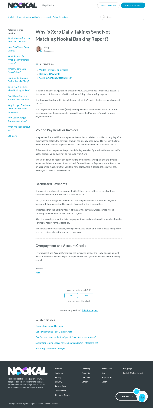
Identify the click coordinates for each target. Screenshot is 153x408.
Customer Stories (62, 395)
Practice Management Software (29, 379)
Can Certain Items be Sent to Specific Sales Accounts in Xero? (66, 337)
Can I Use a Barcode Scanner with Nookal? (18, 98)
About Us (86, 373)
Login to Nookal (108, 5)
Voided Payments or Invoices (53, 69)
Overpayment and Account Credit (55, 77)
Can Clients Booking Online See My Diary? (18, 80)
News (104, 373)
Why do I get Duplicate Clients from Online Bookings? (19, 108)
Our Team (86, 377)
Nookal (11, 17)
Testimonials (60, 390)
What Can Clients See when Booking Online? (19, 89)
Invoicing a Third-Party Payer (50, 348)
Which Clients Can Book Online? (17, 70)
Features (59, 373)
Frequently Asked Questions (55, 17)
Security (58, 382)
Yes (71, 295)
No (86, 295)
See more (12, 135)
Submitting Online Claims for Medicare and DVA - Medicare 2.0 (67, 342)
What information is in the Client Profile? (19, 40)
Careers (85, 382)
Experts (105, 382)
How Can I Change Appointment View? (17, 119)
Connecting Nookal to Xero (49, 326)
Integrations (60, 386)
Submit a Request (133, 5)
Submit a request (90, 310)
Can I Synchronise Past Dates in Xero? (55, 331)
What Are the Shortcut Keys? (19, 128)
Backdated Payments (49, 74)
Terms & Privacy (51, 404)
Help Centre (48, 5)
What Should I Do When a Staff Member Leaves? (18, 59)
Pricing (58, 377)
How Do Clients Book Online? (18, 49)
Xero (38, 272)
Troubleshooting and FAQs (28, 17)
